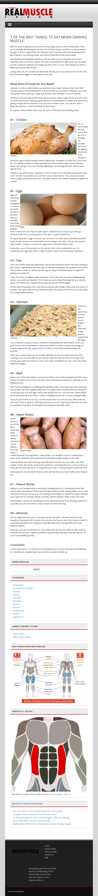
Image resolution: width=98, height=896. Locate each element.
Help (46, 857)
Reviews (16, 614)
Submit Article (18, 634)
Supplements (18, 617)
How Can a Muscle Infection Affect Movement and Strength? (38, 811)
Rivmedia (19, 891)
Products (16, 607)
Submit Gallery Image (21, 637)
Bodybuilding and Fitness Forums (42, 868)
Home (47, 846)
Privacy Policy (50, 849)
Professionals (18, 610)
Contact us (49, 854)
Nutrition (16, 604)
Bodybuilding (18, 585)
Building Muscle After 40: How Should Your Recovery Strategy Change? (42, 824)
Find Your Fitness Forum (39, 877)
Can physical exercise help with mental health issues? (35, 814)
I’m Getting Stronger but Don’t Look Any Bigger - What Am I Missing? (41, 817)
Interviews (17, 601)
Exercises (17, 591)
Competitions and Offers (23, 588)
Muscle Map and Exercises (40, 874)
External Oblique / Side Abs (60, 794)
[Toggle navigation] (10, 24)
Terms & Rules (51, 851)
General (16, 594)
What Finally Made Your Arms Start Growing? (31, 820)
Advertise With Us (36, 880)
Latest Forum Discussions (28, 803)
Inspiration (17, 598)
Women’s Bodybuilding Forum (41, 871)
